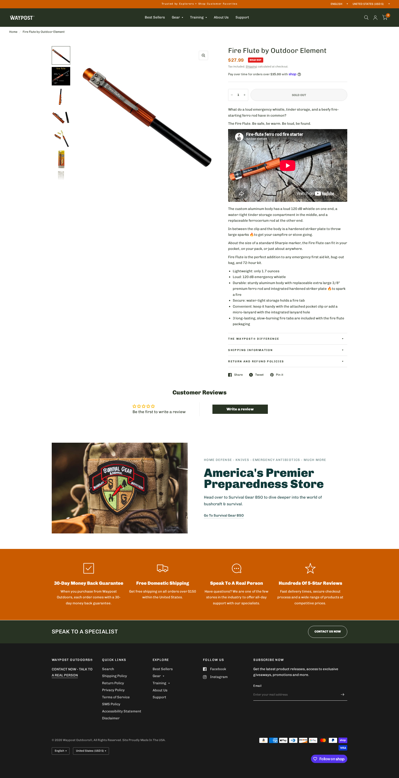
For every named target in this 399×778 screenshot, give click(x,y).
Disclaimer (111, 718)
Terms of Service (116, 697)
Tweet (259, 374)
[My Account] (375, 17)
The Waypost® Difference (253, 338)
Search (108, 669)
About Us (221, 17)
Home (13, 31)
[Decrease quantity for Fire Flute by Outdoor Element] (231, 95)
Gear (176, 17)
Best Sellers (155, 17)
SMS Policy (111, 704)
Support (242, 17)
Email (257, 685)
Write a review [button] (240, 409)
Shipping (251, 66)
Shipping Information (250, 350)
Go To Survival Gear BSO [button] (224, 515)
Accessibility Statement (121, 711)
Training (197, 17)
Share (238, 374)
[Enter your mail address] (342, 695)
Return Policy (113, 683)
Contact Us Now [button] (327, 631)
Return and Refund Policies (256, 361)
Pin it (279, 374)
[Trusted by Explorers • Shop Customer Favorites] (200, 4)
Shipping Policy (114, 676)
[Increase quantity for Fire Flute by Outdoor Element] (244, 95)
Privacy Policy (113, 690)
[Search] (366, 17)
